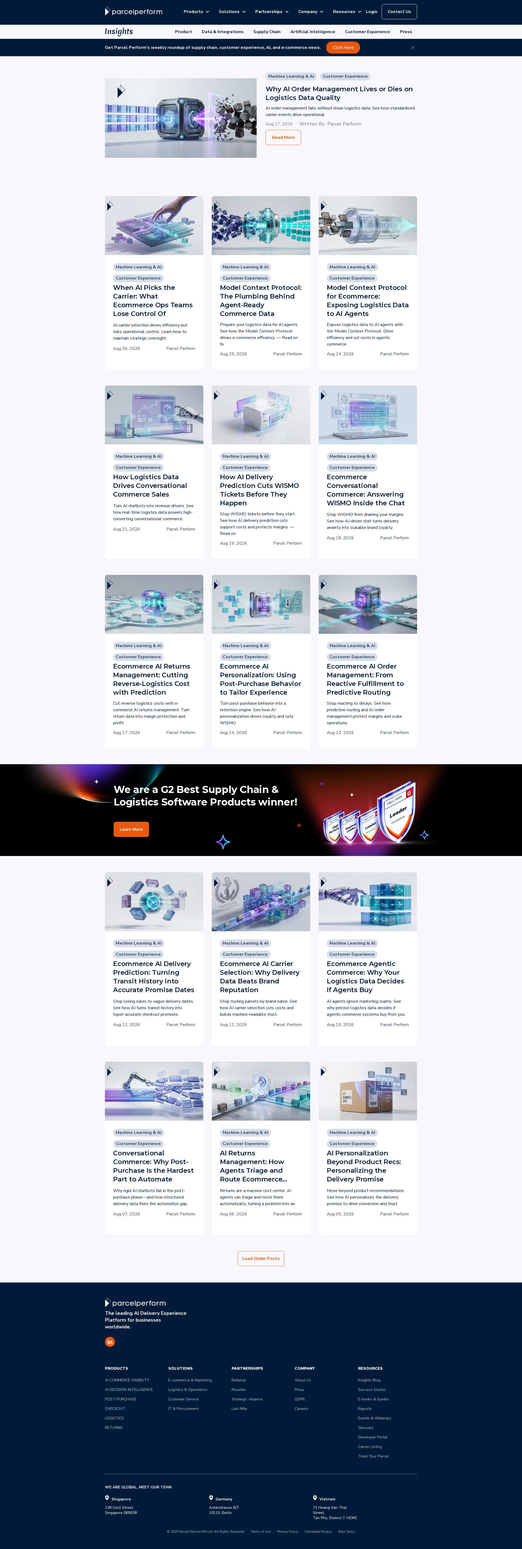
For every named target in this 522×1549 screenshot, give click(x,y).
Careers (301, 1408)
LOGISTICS (114, 1418)
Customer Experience (367, 32)
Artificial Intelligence (312, 32)
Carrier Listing (370, 1446)
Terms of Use (261, 1532)
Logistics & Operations (187, 1389)
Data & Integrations (223, 32)
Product (183, 32)
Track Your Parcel (373, 1456)
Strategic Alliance (247, 1399)
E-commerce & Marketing (190, 1380)
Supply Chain (267, 32)
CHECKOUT (115, 1408)
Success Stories (372, 1389)
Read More (283, 137)
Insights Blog (369, 1380)
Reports (365, 1408)
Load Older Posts (261, 1259)
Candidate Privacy (318, 1532)
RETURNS (114, 1427)
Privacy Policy (287, 1532)
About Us (303, 1380)
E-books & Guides (373, 1399)
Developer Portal (372, 1437)
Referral (239, 1380)
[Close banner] (412, 47)
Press (406, 32)
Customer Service (183, 1399)
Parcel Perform (344, 124)
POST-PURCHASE (120, 1399)
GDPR (300, 1399)
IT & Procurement (183, 1408)
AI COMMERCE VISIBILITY (127, 1380)
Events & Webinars (374, 1418)
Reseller (239, 1389)
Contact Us (399, 12)
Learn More (131, 829)
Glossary (365, 1427)
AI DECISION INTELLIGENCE (129, 1389)
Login (371, 12)
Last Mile (239, 1408)
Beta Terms (346, 1532)
